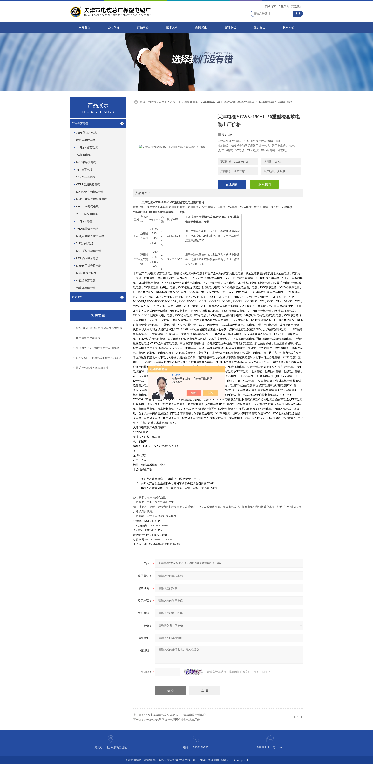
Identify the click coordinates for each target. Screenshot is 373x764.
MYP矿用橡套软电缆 (88, 265)
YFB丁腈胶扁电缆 (87, 213)
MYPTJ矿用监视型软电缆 (91, 199)
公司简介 (113, 27)
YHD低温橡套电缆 (87, 228)
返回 (296, 716)
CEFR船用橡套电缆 (88, 184)
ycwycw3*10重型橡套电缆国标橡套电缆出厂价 (172, 719)
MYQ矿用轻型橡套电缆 (90, 236)
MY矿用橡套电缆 (86, 273)
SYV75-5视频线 (85, 177)
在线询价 (232, 184)
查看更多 (77, 296)
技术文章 (172, 27)
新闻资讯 (201, 27)
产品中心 (143, 27)
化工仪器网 (200, 760)
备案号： (225, 760)
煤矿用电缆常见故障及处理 (92, 367)
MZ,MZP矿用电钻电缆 (89, 191)
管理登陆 (213, 760)
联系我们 (296, 6)
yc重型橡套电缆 (85, 287)
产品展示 (172, 101)
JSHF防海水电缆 (86, 132)
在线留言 (283, 6)
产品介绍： (143, 193)
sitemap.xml (240, 760)
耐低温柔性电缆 (85, 140)
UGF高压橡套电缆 (87, 258)
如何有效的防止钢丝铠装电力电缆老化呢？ (100, 347)
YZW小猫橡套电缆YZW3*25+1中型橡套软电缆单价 (175, 714)
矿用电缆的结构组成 (88, 338)
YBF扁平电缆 (84, 169)
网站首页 (270, 6)
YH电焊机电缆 (84, 243)
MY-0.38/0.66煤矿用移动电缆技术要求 (99, 328)
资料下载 (230, 27)
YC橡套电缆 (83, 154)
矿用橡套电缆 (80, 123)
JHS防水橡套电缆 (87, 147)
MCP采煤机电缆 (86, 162)
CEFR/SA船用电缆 (87, 206)
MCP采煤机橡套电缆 (88, 250)
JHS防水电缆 (84, 221)
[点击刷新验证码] (193, 672)
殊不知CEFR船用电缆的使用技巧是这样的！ (100, 357)
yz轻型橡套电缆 (85, 280)
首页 (161, 101)
